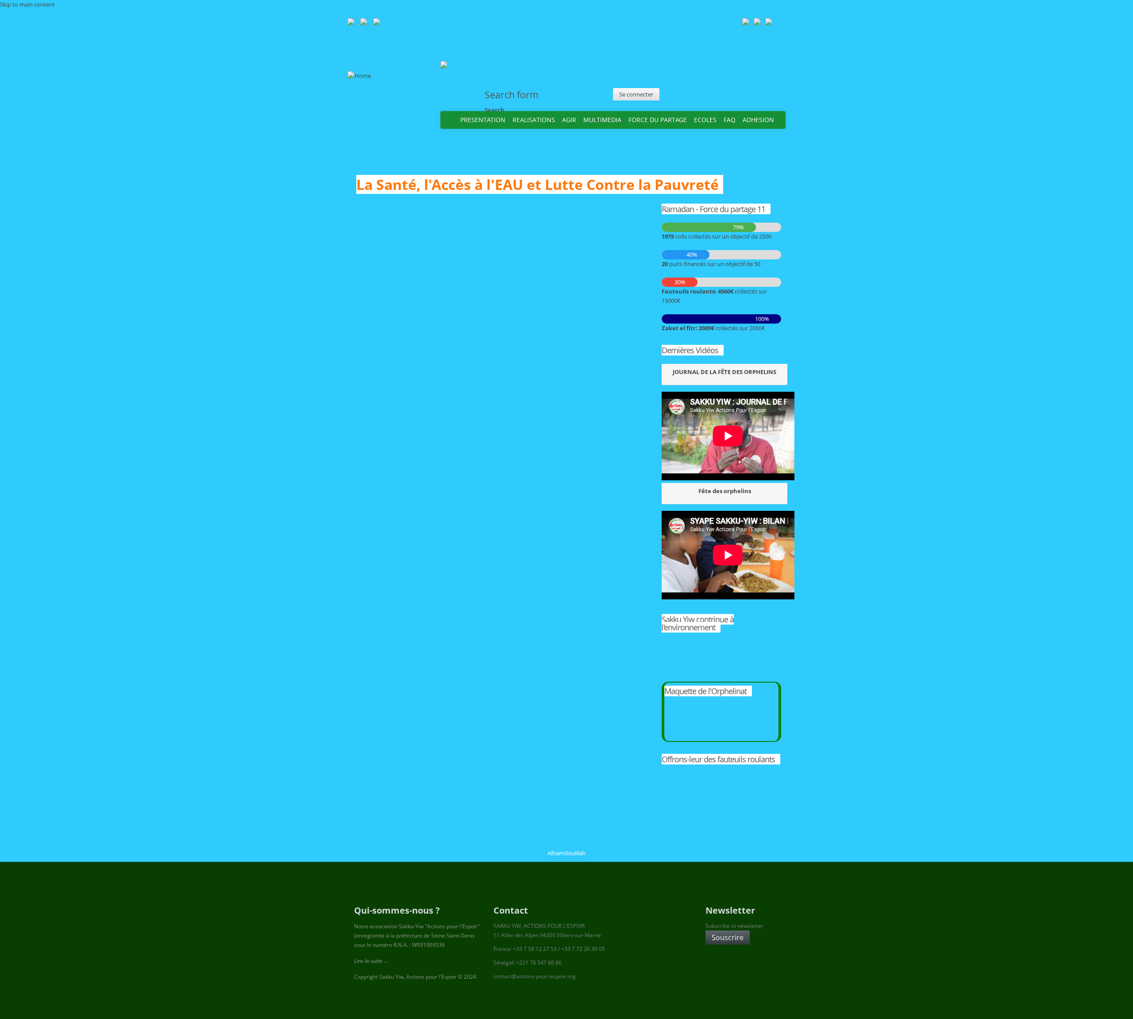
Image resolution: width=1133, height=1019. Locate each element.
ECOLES (705, 120)
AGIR (569, 120)
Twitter (750, 90)
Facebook (768, 90)
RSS (733, 90)
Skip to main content (27, 4)
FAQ (730, 120)
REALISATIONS (534, 120)
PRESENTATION (482, 120)
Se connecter (636, 94)
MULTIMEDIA (602, 120)
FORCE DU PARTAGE (657, 120)
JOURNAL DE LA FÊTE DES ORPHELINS (724, 372)
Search (495, 110)
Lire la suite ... (371, 961)
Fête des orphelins (724, 491)
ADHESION (758, 120)
